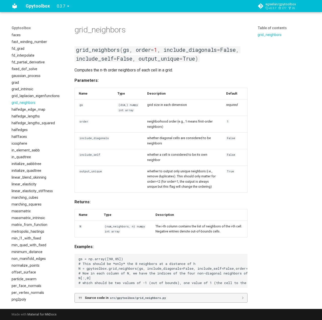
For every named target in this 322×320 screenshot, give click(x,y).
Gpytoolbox (21, 28)
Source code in (125, 298)
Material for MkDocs (42, 314)
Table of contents (272, 28)
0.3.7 (61, 6)
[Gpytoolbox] (15, 6)
